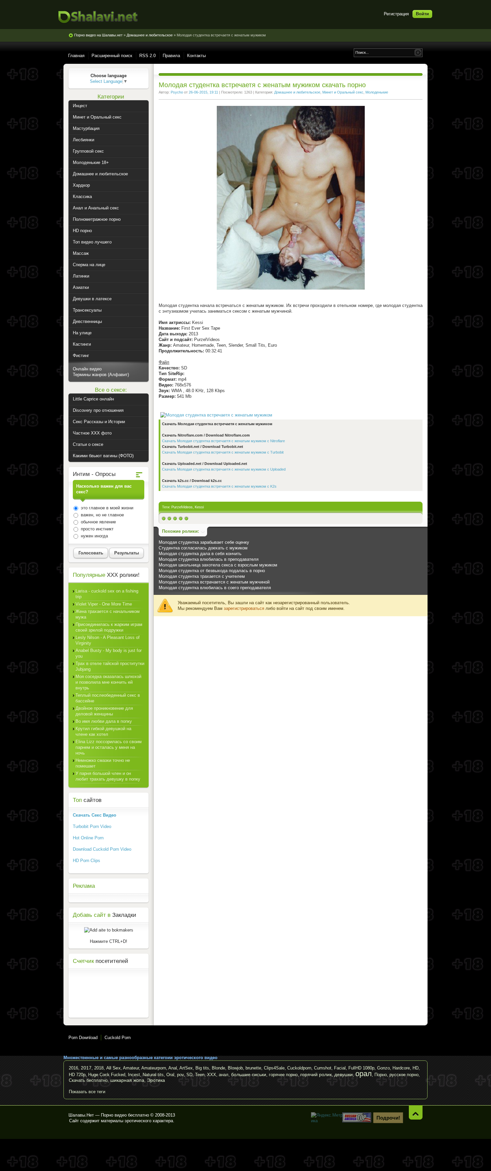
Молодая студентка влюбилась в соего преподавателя (215, 587)
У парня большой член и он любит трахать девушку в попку (107, 776)
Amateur (131, 1067)
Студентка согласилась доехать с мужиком (203, 547)
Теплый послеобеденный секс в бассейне (107, 698)
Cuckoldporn (299, 1067)
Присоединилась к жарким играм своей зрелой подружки (108, 627)
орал (363, 1073)
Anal (172, 1067)
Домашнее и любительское (297, 92)
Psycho (177, 92)
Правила (171, 55)
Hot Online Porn (88, 837)
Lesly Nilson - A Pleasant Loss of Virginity (107, 640)
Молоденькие (376, 92)
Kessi (199, 507)
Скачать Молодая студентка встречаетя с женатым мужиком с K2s (219, 486)
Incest (134, 1074)
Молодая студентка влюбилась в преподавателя (209, 559)
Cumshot (322, 1067)
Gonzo (383, 1067)
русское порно (404, 1074)
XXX (211, 1074)
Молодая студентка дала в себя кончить (200, 553)
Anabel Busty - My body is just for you (108, 653)
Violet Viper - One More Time (103, 604)
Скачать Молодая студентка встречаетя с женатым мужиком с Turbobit (223, 452)
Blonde (218, 1067)
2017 (86, 1067)
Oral (170, 1074)
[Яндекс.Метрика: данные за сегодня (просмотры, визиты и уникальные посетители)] (327, 1118)
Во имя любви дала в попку (103, 721)
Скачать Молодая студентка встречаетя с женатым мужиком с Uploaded (224, 469)
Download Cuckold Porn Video (102, 849)
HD (416, 1067)
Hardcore (401, 1067)
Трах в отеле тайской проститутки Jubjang (109, 666)
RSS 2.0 (147, 55)
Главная (76, 55)
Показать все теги (87, 1091)
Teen (199, 1074)
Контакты (196, 55)
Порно (380, 1074)
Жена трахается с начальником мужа (107, 614)
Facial (340, 1067)
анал (223, 1074)
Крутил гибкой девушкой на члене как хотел (103, 731)
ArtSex (186, 1067)
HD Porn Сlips (86, 860)
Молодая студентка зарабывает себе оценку (204, 542)
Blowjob (235, 1067)
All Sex (113, 1067)
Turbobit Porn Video (92, 826)
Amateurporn (153, 1067)
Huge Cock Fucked (106, 1074)
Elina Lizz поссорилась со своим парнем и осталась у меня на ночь (108, 747)
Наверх (416, 1112)
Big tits (202, 1067)
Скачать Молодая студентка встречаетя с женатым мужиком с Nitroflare (223, 441)
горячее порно (283, 1074)
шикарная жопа (127, 1080)
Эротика (156, 1080)
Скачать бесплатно (88, 1080)
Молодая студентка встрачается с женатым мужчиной (214, 581)
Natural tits (153, 1074)
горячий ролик (316, 1074)
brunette (253, 1067)
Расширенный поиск (112, 55)
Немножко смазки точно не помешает (102, 763)
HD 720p (77, 1074)
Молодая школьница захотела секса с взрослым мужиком (218, 564)
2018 (99, 1067)
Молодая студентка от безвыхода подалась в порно (212, 570)
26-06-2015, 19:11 (203, 92)
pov (180, 1074)
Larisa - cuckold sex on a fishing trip (106, 594)
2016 (73, 1067)
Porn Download (83, 1037)
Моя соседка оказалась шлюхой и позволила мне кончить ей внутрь (108, 682)
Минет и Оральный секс (342, 92)
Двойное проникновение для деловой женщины (104, 711)
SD (189, 1074)
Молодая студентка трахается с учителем (202, 576)
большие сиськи (248, 1074)
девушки (343, 1074)
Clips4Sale (274, 1067)
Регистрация (396, 13)
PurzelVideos (182, 507)
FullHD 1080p (361, 1067)
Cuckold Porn (118, 1037)
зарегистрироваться (244, 608)
